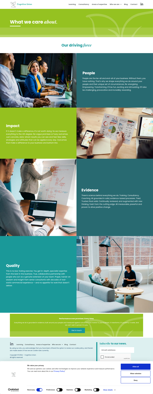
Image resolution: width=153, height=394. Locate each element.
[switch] (60, 389)
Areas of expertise (99, 4)
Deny (135, 380)
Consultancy (83, 4)
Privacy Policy (59, 371)
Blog (126, 4)
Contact (133, 4)
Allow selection (135, 373)
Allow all (135, 366)
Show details (108, 390)
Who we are (114, 4)
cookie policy (79, 348)
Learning (72, 4)
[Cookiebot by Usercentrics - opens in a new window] (13, 389)
